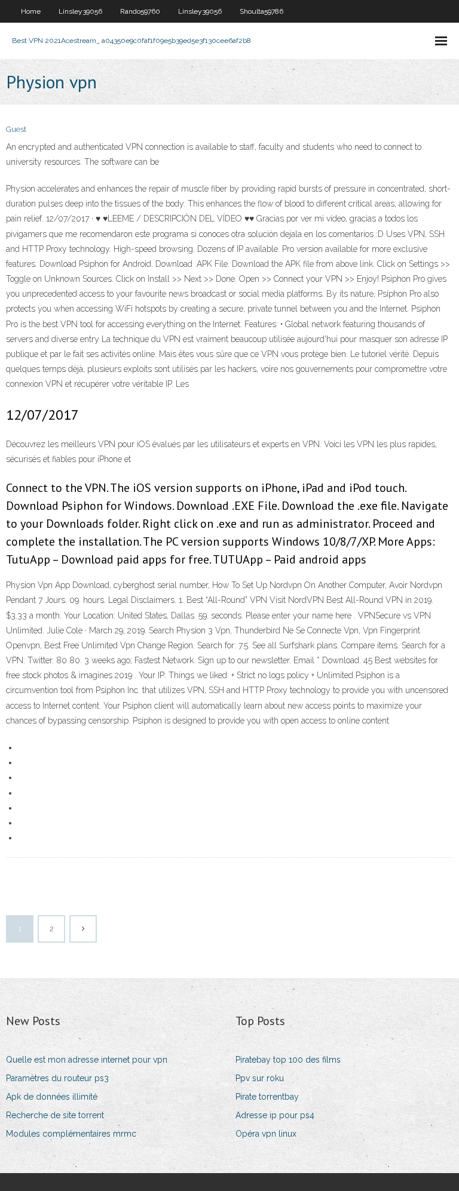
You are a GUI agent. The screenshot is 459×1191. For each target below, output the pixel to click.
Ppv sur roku (259, 1078)
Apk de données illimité (51, 1096)
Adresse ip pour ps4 (274, 1115)
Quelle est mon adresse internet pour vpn (86, 1059)
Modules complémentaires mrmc (71, 1133)
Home (31, 11)
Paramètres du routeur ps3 (57, 1078)
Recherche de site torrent (55, 1115)
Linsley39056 (80, 11)
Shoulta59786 (261, 11)
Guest (16, 129)
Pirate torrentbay (267, 1096)
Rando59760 (140, 11)
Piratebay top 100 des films (288, 1059)
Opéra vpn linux (265, 1133)
